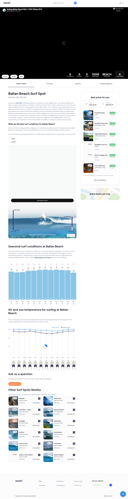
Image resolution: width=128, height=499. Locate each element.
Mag (40, 481)
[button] (123, 494)
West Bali (19, 103)
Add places (60, 481)
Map (21, 76)
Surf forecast (36, 403)
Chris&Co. (110, 496)
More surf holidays (100, 180)
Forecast (49, 84)
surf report (43, 257)
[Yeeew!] (7, 3)
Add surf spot (78, 481)
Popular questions (106, 84)
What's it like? (21, 84)
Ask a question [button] (14, 384)
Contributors (61, 485)
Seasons (78, 84)
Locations (42, 485)
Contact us (77, 485)
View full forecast (42, 200)
